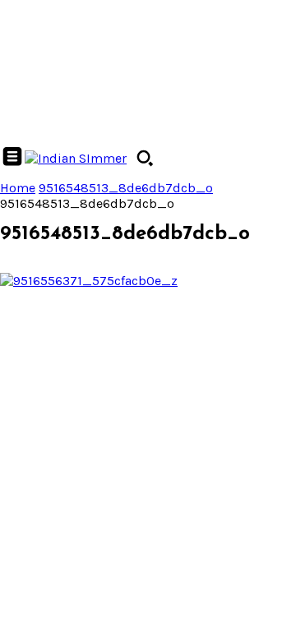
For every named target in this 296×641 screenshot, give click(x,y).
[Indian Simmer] (76, 158)
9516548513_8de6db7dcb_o (126, 188)
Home (17, 188)
